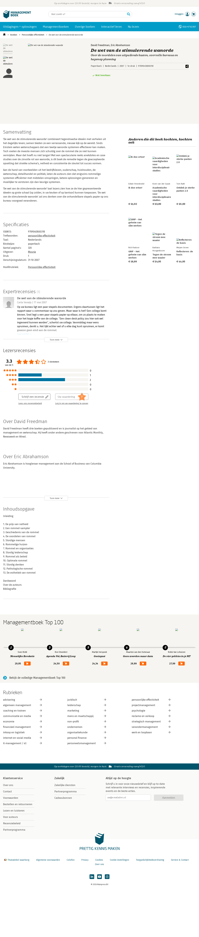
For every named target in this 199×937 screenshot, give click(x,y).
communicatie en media (17, 716)
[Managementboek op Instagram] (107, 876)
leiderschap (74, 705)
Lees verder (23, 334)
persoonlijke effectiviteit (41, 235)
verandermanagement (145, 726)
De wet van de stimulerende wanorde (66, 35)
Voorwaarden (10, 797)
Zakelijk (59, 778)
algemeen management (17, 705)
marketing (73, 710)
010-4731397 (189, 26)
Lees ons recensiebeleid (30, 403)
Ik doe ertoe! (135, 187)
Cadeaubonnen (63, 797)
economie (8, 721)
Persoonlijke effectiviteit (33, 35)
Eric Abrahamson (120, 45)
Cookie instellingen (119, 860)
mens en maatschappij (80, 716)
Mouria (32, 251)
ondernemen (74, 726)
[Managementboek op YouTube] (99, 876)
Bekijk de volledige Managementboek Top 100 (37, 677)
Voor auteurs (10, 817)
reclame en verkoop (143, 716)
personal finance (77, 737)
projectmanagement (143, 705)
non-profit (73, 721)
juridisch (72, 699)
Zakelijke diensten (64, 785)
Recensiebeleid (12, 823)
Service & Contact (180, 860)
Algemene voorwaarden (48, 860)
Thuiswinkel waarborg (18, 860)
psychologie (138, 710)
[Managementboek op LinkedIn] (92, 876)
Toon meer (55, 340)
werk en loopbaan (142, 732)
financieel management (17, 726)
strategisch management (146, 721)
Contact (7, 791)
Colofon (70, 860)
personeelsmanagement (81, 743)
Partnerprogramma (14, 829)
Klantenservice (13, 778)
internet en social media (17, 737)
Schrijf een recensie (33, 396)
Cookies (99, 860)
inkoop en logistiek (14, 732)
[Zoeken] (128, 14)
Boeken (13, 35)
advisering (9, 699)
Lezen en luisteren (14, 810)
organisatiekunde (77, 732)
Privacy (84, 860)
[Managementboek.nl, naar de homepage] (17, 17)
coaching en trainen (14, 710)
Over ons (8, 785)
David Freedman (100, 45)
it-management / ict (14, 743)
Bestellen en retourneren (17, 804)
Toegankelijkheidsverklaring (150, 860)
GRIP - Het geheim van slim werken (137, 254)
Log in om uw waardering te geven (71, 403)
